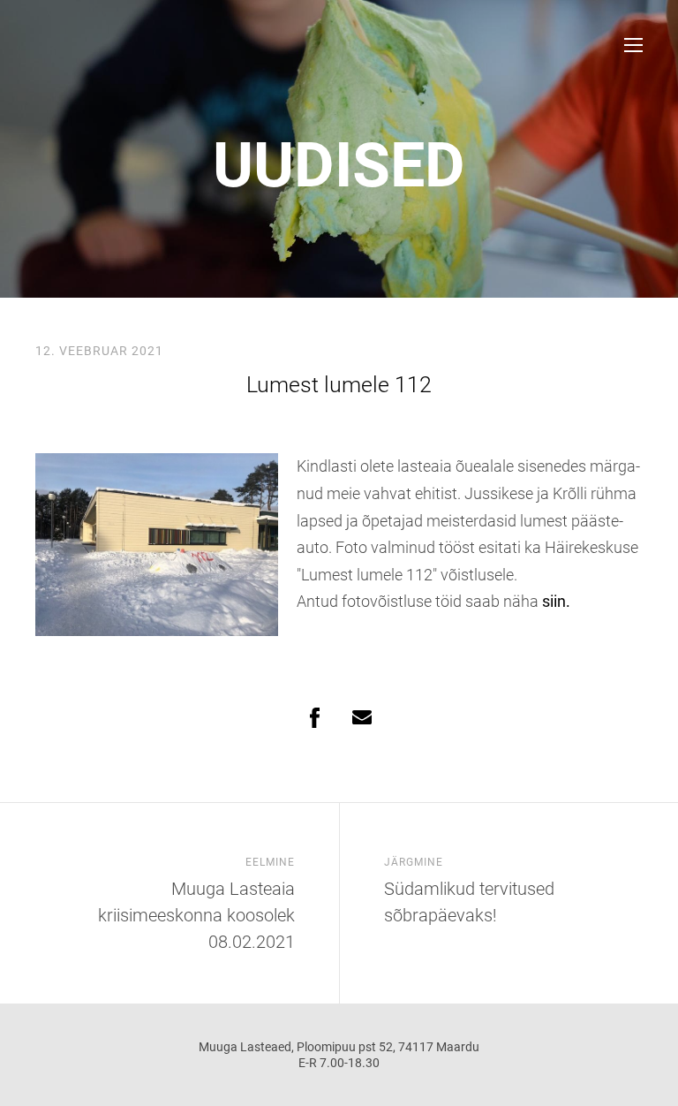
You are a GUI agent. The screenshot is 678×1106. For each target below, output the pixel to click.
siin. (556, 601)
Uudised (339, 165)
